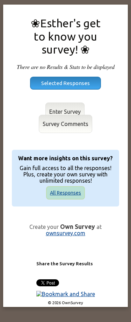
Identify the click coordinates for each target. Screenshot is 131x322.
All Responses (65, 193)
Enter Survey (65, 111)
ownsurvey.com (65, 233)
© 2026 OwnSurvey (65, 303)
